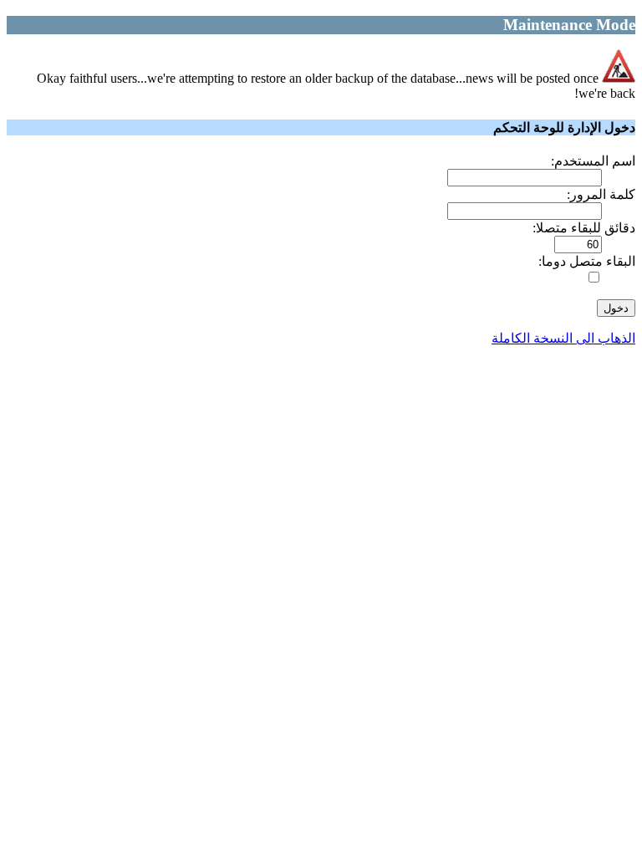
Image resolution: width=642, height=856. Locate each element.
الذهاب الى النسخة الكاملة (563, 338)
